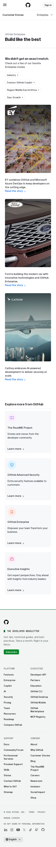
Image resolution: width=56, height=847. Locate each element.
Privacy (41, 812)
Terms (31, 812)
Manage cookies (12, 818)
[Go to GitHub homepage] (6, 622)
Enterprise (42, 15)
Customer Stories (13, 15)
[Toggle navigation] (4, 4)
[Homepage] (28, 4)
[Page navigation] (51, 14)
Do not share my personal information (24, 824)
